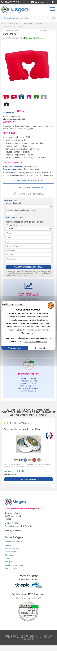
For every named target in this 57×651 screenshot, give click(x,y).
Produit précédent (12, 30)
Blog (7, 558)
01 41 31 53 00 (13, 523)
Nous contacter (11, 568)
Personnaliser (41, 348)
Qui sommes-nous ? (13, 542)
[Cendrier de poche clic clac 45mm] (28, 444)
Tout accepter (14, 348)
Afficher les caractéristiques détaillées (29, 181)
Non (17, 225)
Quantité (9, 210)
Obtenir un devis (28, 479)
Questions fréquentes (14, 565)
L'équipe (8, 545)
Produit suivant (46, 30)
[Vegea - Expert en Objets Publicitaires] (14, 13)
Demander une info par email (31, 194)
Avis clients (9, 555)
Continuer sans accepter (13, 304)
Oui (10, 225)
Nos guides (9, 562)
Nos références (11, 548)
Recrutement (10, 552)
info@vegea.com (41, 2)
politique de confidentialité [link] (35, 341)
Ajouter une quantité (14, 217)
